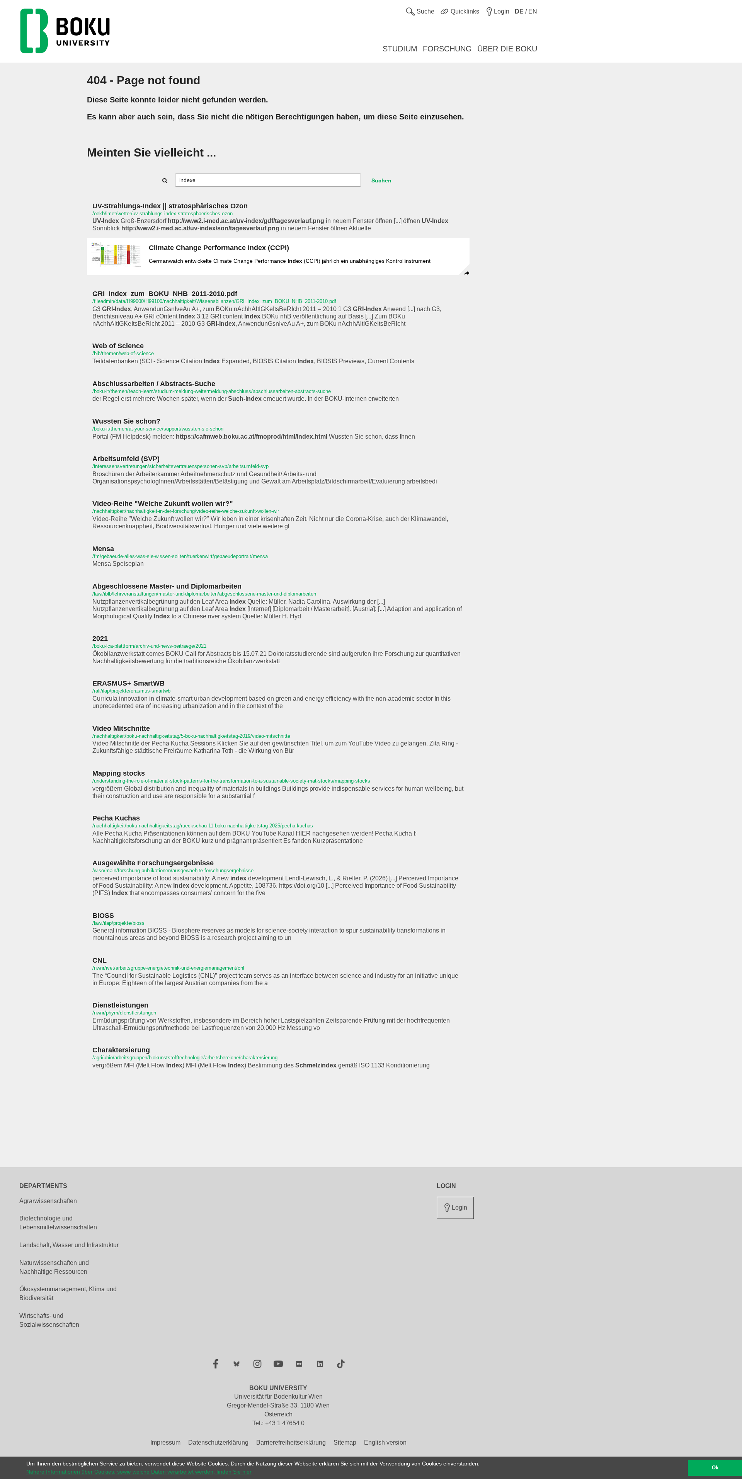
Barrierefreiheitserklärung (291, 1442)
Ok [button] (715, 1467)
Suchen (381, 180)
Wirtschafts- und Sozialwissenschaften (49, 1320)
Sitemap (345, 1442)
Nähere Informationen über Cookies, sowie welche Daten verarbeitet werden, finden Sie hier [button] (139, 1472)
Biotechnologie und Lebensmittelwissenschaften (58, 1223)
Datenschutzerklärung (218, 1442)
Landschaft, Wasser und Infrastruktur (69, 1245)
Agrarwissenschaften (48, 1201)
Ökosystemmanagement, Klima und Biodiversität (68, 1293)
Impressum (165, 1442)
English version (385, 1442)
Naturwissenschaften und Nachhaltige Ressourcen (54, 1267)
